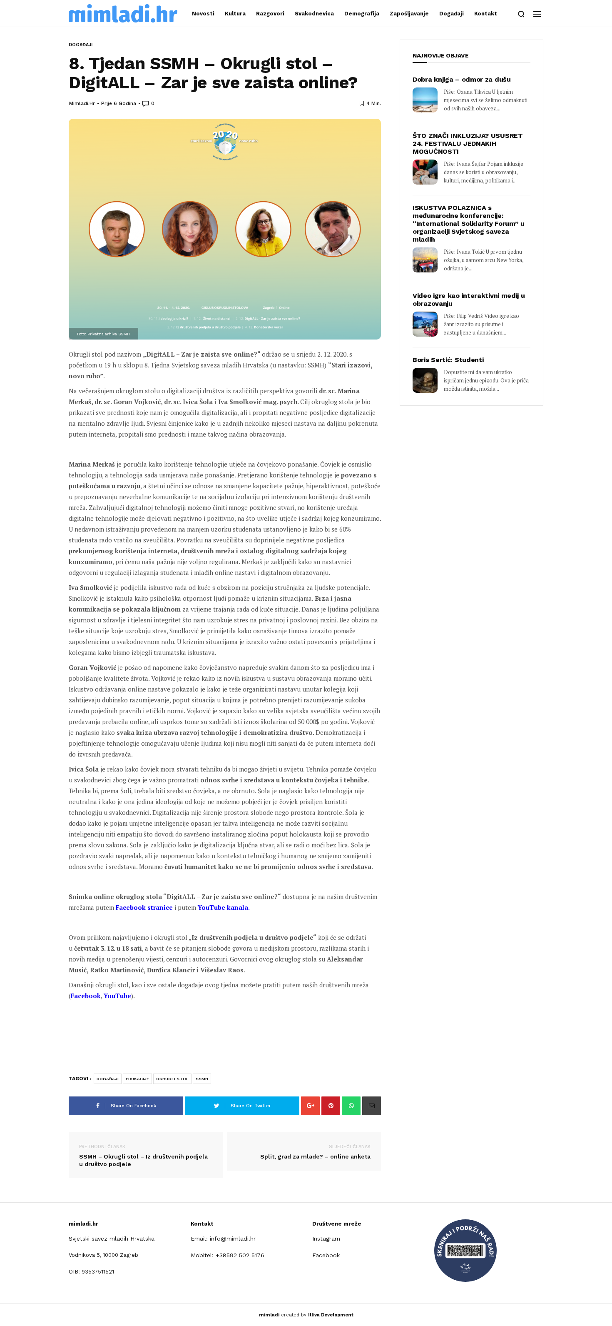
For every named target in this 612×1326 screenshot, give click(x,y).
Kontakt (485, 13)
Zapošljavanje (409, 13)
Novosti (203, 13)
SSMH (202, 1078)
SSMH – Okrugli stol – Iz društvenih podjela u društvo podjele (143, 1155)
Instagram (326, 1238)
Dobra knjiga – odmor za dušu (462, 79)
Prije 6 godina (118, 103)
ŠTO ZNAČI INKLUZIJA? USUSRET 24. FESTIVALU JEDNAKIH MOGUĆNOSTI (468, 143)
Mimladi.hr (82, 103)
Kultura (235, 13)
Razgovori (270, 13)
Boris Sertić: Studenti (448, 360)
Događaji (451, 13)
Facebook (326, 1255)
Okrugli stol (172, 1078)
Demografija (361, 13)
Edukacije (137, 1078)
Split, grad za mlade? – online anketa (315, 1152)
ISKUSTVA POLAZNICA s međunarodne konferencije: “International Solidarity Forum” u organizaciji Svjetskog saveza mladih (469, 223)
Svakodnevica (314, 13)
